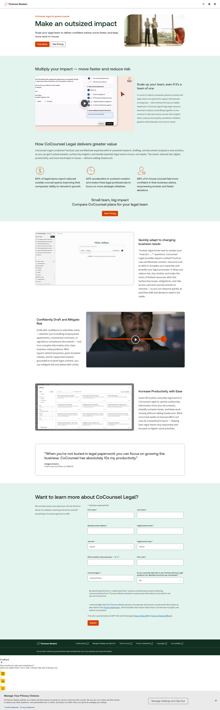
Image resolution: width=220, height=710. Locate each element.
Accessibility (176, 643)
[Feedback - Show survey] (1, 662)
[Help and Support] (209, 4)
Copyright (160, 643)
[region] (110, 701)
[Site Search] (203, 4)
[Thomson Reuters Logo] (16, 4)
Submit (93, 623)
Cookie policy (81, 643)
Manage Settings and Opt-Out (104, 643)
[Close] (216, 700)
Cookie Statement (12, 707)
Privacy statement (143, 643)
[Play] (84, 103)
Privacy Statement (112, 607)
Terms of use (124, 643)
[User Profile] (214, 4)
